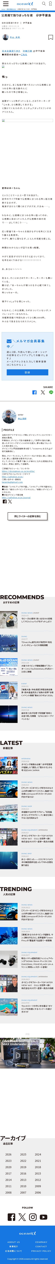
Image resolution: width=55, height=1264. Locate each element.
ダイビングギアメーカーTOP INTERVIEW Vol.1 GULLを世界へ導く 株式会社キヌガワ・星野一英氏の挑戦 (37, 839)
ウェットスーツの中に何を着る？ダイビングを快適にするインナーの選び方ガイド (36, 1009)
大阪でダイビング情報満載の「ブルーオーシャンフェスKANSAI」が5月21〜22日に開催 (37, 669)
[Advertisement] (27, 557)
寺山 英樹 (15, 37)
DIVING (24, 637)
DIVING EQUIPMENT (29, 830)
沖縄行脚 (27, 50)
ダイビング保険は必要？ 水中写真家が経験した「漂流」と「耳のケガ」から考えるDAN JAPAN (36, 767)
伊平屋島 (27, 22)
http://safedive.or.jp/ (12, 476)
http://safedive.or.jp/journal (16, 497)
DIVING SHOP (26, 806)
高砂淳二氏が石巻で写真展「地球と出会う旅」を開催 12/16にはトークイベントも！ (37, 716)
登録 (27, 372)
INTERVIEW (25, 759)
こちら (24, 54)
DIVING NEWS (26, 613)
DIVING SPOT (26, 854)
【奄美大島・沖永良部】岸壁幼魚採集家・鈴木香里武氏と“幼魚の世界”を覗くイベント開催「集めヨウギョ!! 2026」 (37, 692)
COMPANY (41, 1242)
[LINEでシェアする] (51, 393)
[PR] (27, 1068)
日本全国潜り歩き (10, 22)
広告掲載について (13, 1251)
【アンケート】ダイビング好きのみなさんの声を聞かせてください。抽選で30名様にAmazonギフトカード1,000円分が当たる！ (37, 792)
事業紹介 (13, 1246)
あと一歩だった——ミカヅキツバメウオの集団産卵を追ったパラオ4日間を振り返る (37, 862)
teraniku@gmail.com (12, 482)
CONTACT (41, 1246)
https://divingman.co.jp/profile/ (18, 471)
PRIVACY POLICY (41, 1251)
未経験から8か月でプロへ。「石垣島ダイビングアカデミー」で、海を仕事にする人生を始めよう (37, 815)
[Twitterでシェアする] (43, 393)
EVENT (36, 613)
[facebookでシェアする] (34, 393)
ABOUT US (13, 1242)
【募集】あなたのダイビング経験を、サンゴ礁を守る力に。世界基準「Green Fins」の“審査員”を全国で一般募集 (37, 937)
